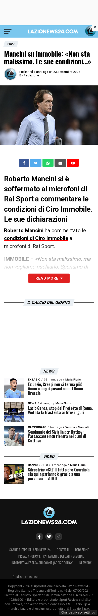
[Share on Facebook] (24, 163)
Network (85, 562)
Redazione (31, 75)
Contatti (63, 549)
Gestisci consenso (25, 576)
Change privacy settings (78, 612)
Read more (46, 278)
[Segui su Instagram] (58, 536)
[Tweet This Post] (36, 163)
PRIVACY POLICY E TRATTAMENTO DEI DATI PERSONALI (51, 556)
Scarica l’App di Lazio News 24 (30, 549)
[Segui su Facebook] (39, 536)
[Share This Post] (48, 163)
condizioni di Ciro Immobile (36, 238)
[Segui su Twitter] (49, 536)
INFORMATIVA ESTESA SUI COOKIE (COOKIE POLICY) (42, 562)
